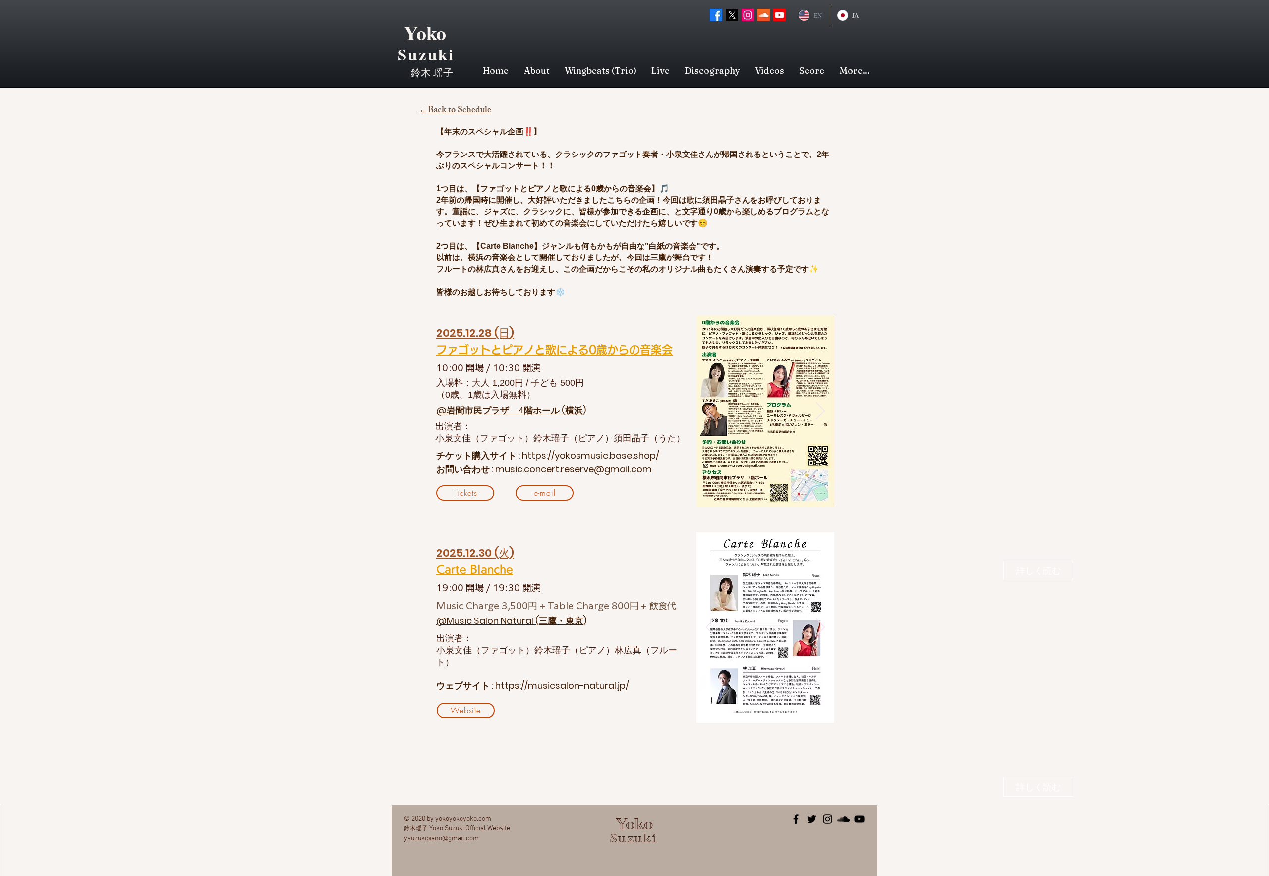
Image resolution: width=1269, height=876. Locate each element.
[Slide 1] (758, 491)
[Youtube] (779, 15)
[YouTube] (859, 819)
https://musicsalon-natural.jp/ (562, 685)
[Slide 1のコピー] (771, 491)
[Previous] (710, 411)
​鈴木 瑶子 (432, 72)
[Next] (820, 411)
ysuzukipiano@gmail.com (441, 838)
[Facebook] (716, 15)
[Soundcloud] (763, 15)
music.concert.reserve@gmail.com (573, 469)
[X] (732, 15)
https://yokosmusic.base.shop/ (590, 455)
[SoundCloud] (843, 819)
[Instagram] (748, 15)
